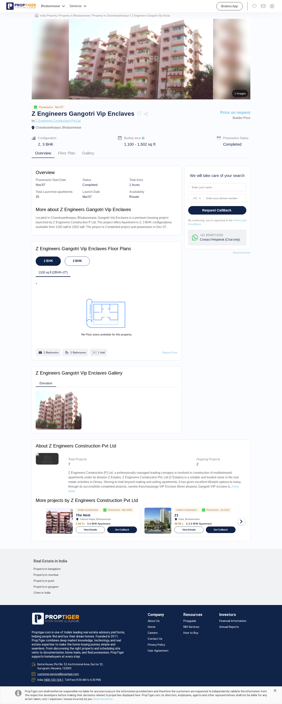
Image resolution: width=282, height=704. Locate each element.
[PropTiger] (21, 6)
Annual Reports (229, 627)
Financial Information (232, 621)
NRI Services (191, 627)
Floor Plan (66, 153)
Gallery (88, 153)
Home (151, 627)
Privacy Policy (156, 644)
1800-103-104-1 (53, 679)
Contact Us (155, 638)
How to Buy (190, 632)
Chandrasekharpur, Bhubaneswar (58, 127)
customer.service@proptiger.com (58, 674)
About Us (154, 621)
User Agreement (158, 650)
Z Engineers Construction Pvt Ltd (58, 120)
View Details (90, 529)
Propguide (189, 621)
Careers (153, 632)
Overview (43, 153)
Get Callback (122, 529)
